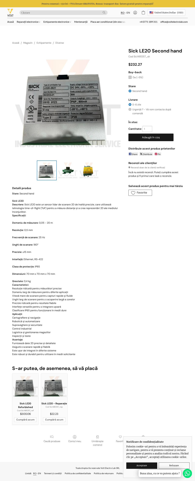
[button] (10, 12)
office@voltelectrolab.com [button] (174, 21)
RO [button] (122, 12)
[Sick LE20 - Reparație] (54, 386)
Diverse (59, 42)
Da (138, 77)
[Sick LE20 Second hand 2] (89, 170)
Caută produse (52, 441)
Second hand (139, 91)
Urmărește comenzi (97, 443)
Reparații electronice (28, 21)
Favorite (120, 441)
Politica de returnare (103, 473)
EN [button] (128, 12)
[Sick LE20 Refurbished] (25, 386)
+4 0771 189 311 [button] (148, 21)
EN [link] (39, 473)
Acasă (10, 21)
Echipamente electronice (56, 21)
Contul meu (74, 441)
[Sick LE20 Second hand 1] (68, 170)
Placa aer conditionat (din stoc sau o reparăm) (114, 21)
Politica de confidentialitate (78, 473)
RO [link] (34, 473)
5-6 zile (136, 104)
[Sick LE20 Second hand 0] (47, 170)
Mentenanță (80, 21)
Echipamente (44, 42)
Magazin (27, 42)
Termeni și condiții (53, 473)
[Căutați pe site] (104, 12)
